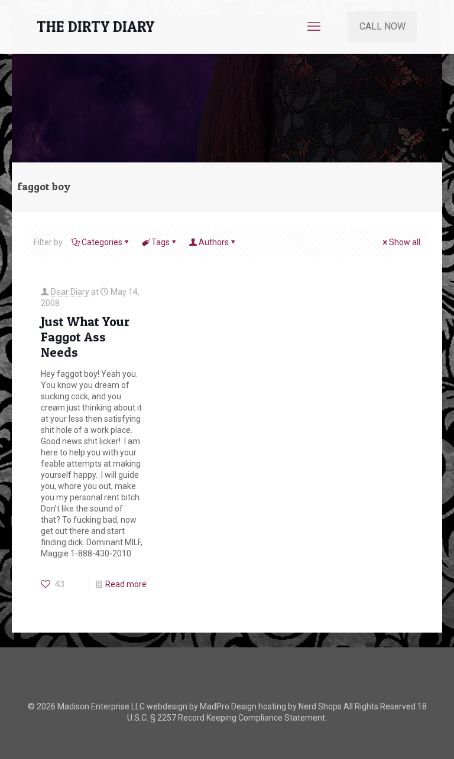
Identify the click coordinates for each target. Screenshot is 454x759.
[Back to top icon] (397, 734)
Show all (404, 242)
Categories (102, 242)
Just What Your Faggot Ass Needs (85, 337)
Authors (214, 242)
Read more (126, 584)
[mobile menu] (314, 27)
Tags (160, 242)
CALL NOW (382, 26)
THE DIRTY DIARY (95, 26)
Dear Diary (70, 292)
